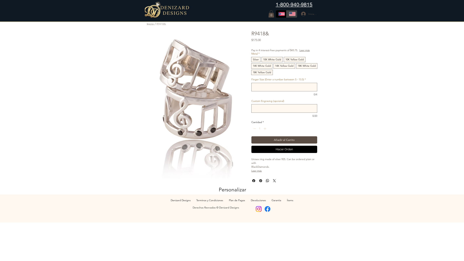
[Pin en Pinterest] (260, 181)
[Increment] (265, 128)
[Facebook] (267, 209)
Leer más (304, 50)
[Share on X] (274, 181)
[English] (291, 14)
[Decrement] (254, 128)
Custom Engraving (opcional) (267, 101)
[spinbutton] (259, 128)
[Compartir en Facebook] (254, 181)
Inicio (150, 24)
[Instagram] (258, 209)
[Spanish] (281, 14)
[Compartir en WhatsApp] (267, 181)
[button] (271, 13)
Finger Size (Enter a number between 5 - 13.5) (278, 79)
